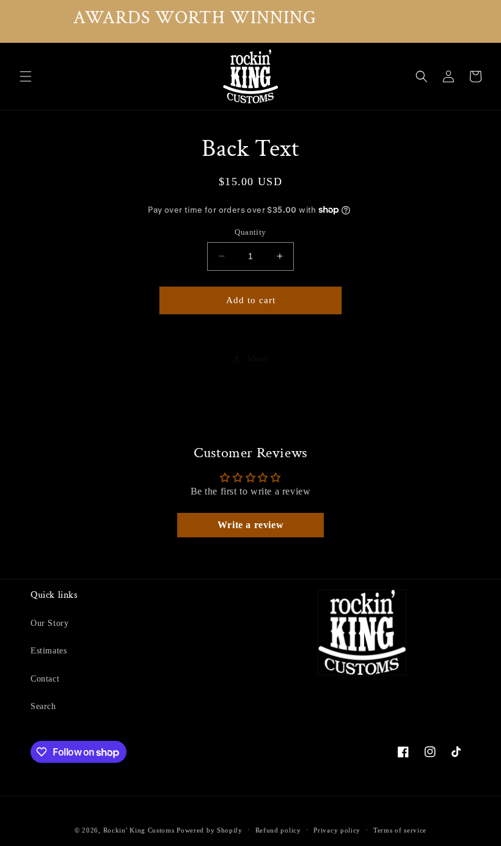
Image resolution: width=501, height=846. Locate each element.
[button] (25, 76)
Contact (45, 678)
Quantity (250, 232)
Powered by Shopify (210, 830)
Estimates (49, 650)
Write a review (250, 525)
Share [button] (257, 358)
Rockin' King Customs (139, 830)
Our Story (49, 623)
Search (43, 706)
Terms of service (399, 830)
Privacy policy (336, 830)
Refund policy (278, 830)
